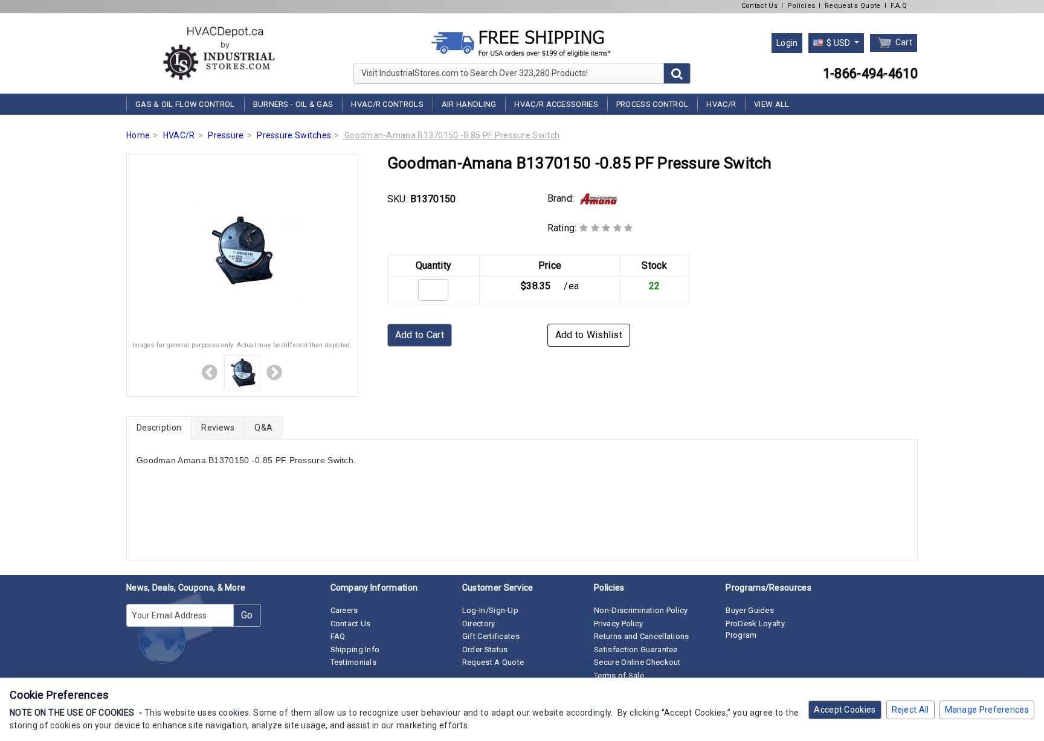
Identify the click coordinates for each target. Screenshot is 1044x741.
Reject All (910, 709)
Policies (801, 6)
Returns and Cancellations (641, 636)
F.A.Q (899, 6)
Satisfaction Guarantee (636, 649)
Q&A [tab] (263, 427)
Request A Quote (493, 662)
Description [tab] (159, 427)
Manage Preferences (987, 709)
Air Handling (469, 104)
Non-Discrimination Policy (641, 610)
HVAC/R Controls (387, 104)
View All (771, 104)
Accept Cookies (844, 709)
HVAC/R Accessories (556, 104)
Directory (478, 623)
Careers (344, 610)
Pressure (225, 135)
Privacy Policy (618, 623)
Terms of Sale (619, 675)
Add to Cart (419, 335)
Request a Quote (853, 6)
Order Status (485, 649)
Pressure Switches (294, 135)
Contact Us (759, 6)
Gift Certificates (491, 636)
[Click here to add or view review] (606, 228)
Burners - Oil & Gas (293, 104)
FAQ (338, 636)
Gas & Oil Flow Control (185, 104)
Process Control (652, 104)
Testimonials (353, 662)
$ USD (838, 43)
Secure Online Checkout (637, 662)
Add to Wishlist (589, 335)
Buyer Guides (750, 610)
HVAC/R (721, 104)
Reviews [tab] (217, 427)
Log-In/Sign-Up (490, 610)
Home (138, 135)
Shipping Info (355, 649)
